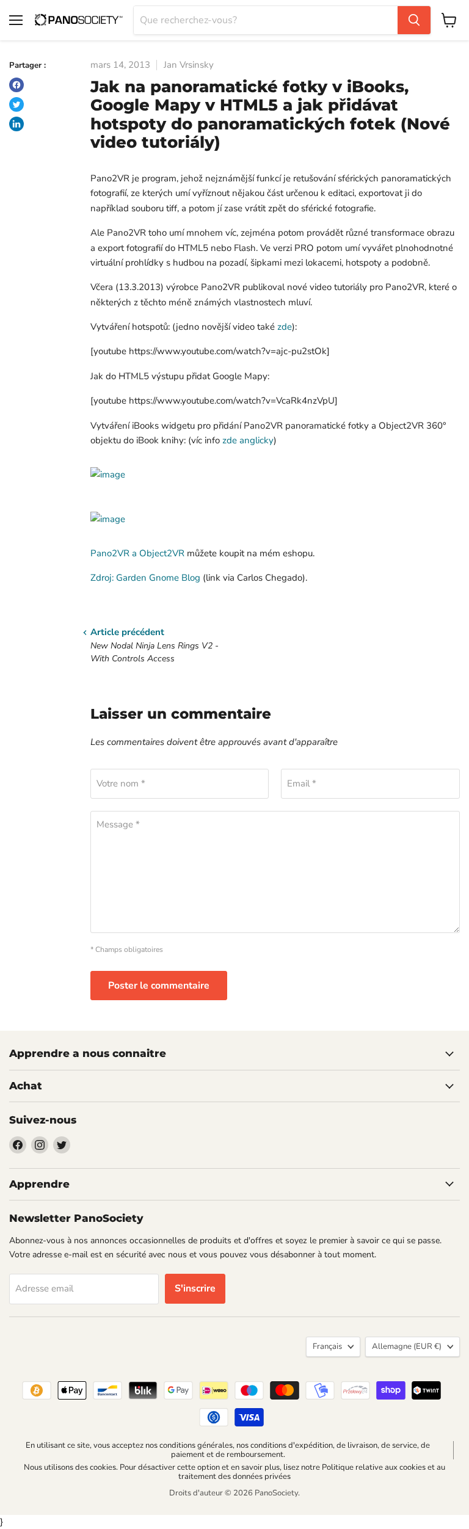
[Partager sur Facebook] (16, 85)
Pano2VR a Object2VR (137, 553)
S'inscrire (195, 1288)
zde (284, 327)
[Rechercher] (414, 20)
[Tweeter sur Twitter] (16, 104)
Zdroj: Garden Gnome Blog (145, 578)
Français (327, 1346)
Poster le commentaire (158, 985)
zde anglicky (248, 440)
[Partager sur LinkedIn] (16, 124)
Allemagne (407, 1346)
